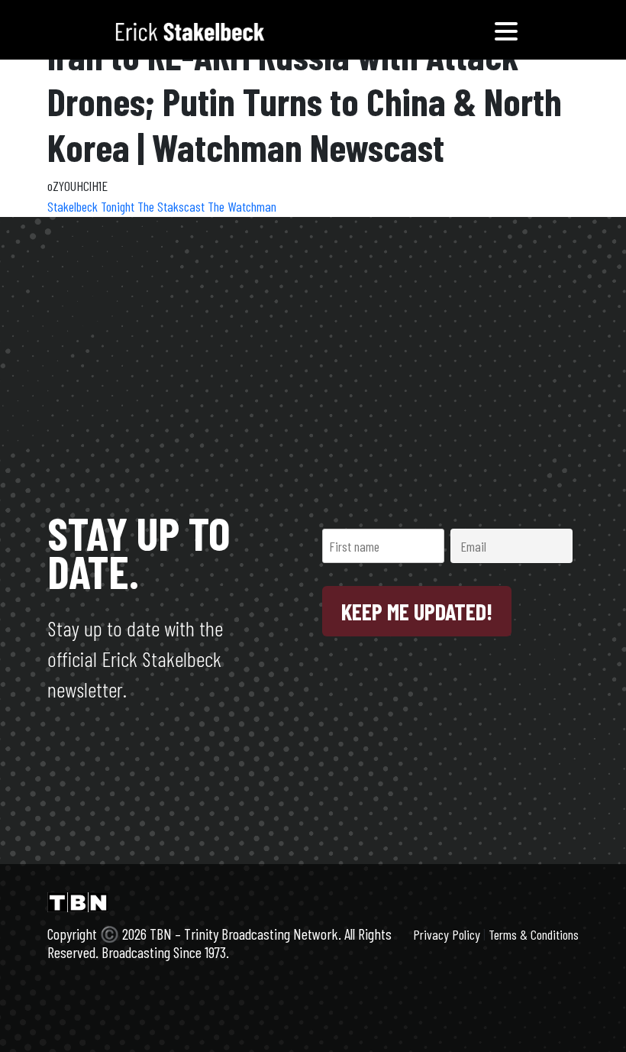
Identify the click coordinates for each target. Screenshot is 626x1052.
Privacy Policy (446, 934)
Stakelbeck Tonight (92, 206)
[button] (506, 30)
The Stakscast (172, 206)
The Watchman (242, 206)
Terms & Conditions (534, 934)
